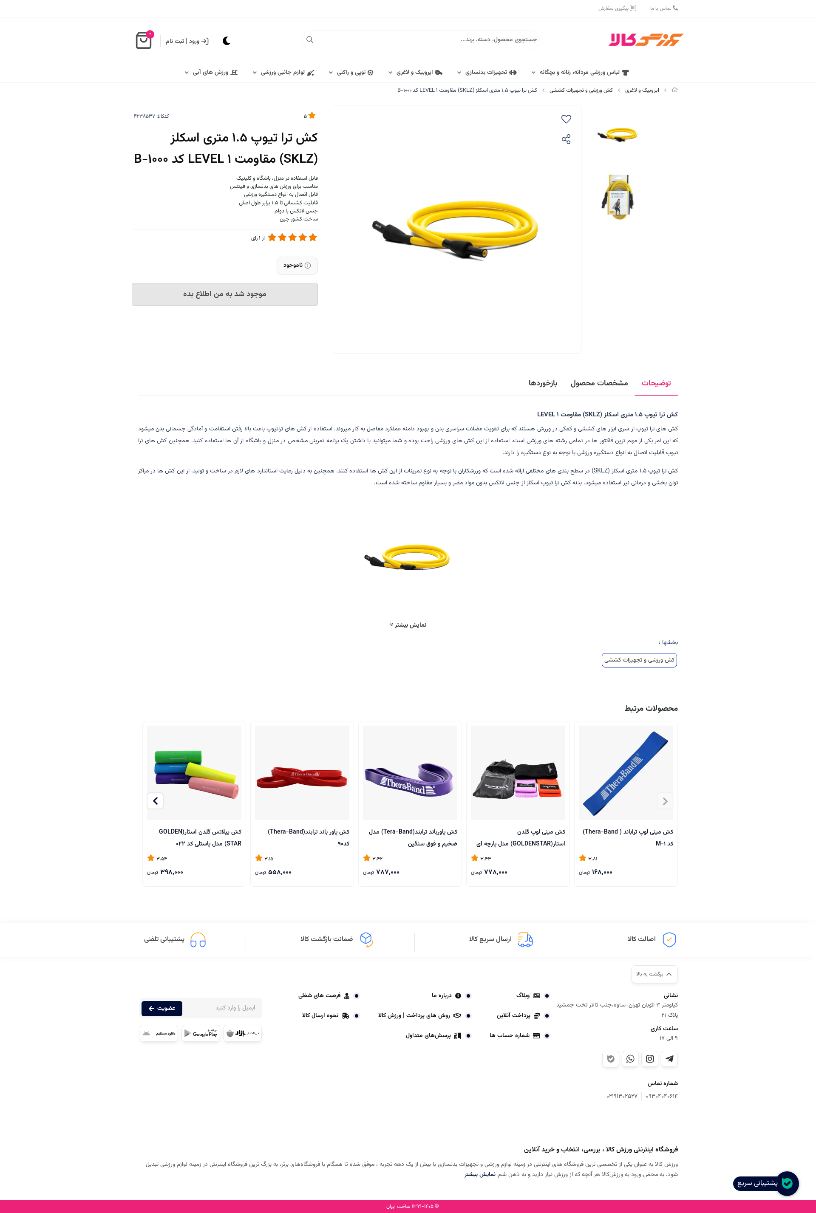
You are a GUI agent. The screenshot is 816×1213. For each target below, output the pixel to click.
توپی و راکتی (351, 72)
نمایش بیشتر (409, 625)
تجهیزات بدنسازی (486, 72)
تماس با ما (661, 8)
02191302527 (622, 1096)
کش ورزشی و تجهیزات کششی (581, 90)
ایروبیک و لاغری (415, 72)
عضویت (166, 1008)
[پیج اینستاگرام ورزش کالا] (649, 1059)
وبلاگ (523, 996)
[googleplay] (200, 1033)
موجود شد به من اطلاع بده (224, 294)
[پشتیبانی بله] (610, 1059)
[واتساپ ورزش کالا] (630, 1059)
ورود (194, 41)
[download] (159, 1033)
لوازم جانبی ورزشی (283, 72)
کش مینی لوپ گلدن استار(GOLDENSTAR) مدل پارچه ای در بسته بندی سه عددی (520, 838)
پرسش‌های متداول (428, 1036)
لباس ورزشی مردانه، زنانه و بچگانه (580, 72)
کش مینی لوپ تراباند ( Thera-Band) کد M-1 (628, 838)
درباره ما (442, 996)
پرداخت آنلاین (513, 1016)
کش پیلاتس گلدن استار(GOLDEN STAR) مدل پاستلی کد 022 (200, 838)
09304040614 (662, 1096)
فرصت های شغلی (319, 996)
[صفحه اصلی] (675, 90)
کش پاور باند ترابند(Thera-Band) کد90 (308, 838)
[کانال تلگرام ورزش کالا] (669, 1059)
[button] (155, 800)
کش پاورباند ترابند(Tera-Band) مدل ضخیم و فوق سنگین (413, 838)
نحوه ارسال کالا (320, 1016)
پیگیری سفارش (614, 8)
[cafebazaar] (243, 1033)
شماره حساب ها (510, 1036)
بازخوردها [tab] (543, 384)
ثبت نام (175, 41)
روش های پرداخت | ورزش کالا (414, 1016)
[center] (310, 40)
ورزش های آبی (210, 72)
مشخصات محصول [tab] (599, 384)
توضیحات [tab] (656, 384)
